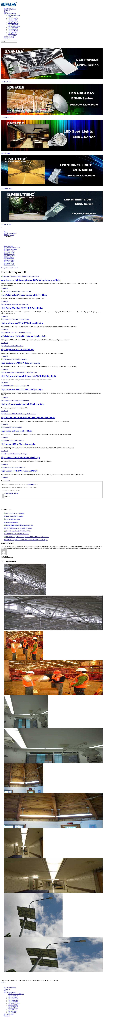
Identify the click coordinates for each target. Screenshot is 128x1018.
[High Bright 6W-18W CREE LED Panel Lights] (14, 304)
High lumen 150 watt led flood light (16, 431)
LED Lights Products (10, 233)
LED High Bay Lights (7, 117)
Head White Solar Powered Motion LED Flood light (24, 295)
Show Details (4, 288)
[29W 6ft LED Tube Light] (12, 519)
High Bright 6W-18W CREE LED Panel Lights (22, 308)
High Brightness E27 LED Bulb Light (17, 349)
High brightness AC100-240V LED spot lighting (22, 323)
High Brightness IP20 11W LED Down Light (20, 363)
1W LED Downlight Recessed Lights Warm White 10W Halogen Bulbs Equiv (26, 540)
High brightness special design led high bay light (22, 404)
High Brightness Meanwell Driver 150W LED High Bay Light (28, 376)
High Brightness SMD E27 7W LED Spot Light (22, 389)
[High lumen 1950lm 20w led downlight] (12, 440)
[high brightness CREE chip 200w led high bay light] (16, 332)
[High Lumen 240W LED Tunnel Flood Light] (14, 454)
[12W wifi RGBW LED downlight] (14, 513)
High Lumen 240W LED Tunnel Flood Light (20, 457)
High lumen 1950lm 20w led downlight (18, 444)
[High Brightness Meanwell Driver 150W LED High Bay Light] (19, 372)
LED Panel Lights (6, 81)
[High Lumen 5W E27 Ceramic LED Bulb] (13, 467)
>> (9, 480)
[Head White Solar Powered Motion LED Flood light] (16, 291)
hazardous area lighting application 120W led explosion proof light (30, 280)
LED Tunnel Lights (6, 188)
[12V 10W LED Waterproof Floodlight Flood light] (18, 525)
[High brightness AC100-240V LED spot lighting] (15, 319)
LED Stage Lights (9, 235)
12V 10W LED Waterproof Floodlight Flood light (18, 528)
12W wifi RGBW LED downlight (13, 516)
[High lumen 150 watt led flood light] (11, 427)
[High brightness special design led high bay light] (15, 400)
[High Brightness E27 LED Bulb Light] (12, 346)
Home (6, 232)
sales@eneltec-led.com (12, 493)
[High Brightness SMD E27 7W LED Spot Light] (15, 385)
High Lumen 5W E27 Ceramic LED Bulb (19, 471)
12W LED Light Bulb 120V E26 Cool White (16, 534)
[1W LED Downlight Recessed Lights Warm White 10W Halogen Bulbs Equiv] (26, 537)
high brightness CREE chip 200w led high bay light (23, 336)
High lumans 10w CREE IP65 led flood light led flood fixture (28, 417)
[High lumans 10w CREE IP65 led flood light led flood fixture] (18, 414)
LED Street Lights (6, 224)
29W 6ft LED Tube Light (11, 522)
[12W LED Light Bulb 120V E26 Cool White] (17, 531)
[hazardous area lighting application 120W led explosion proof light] (20, 276)
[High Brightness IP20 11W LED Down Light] (14, 359)
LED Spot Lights (5, 153)
